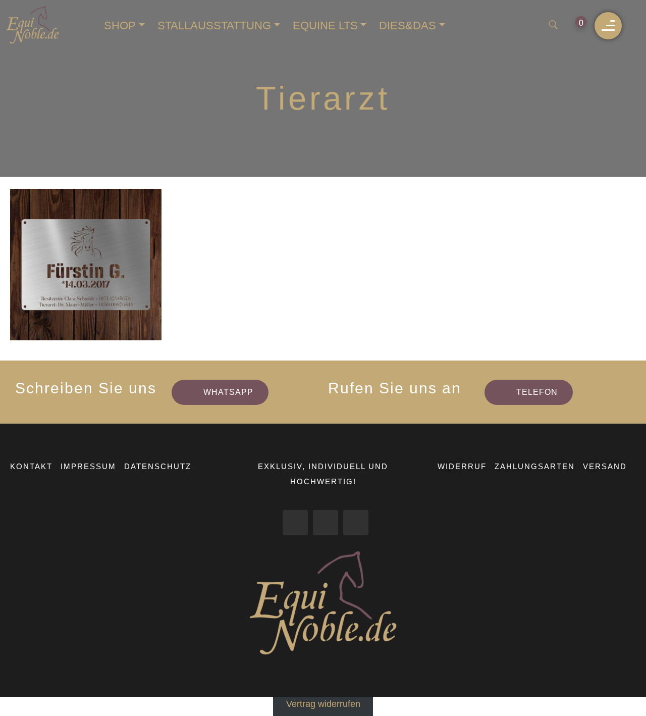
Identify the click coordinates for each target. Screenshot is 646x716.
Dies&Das (407, 25)
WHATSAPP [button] (228, 392)
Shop (120, 25)
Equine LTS (325, 25)
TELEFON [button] (537, 392)
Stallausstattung (214, 25)
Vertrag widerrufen (323, 704)
